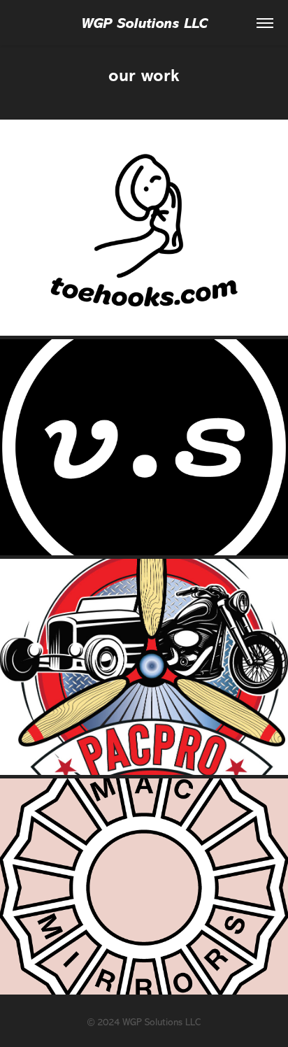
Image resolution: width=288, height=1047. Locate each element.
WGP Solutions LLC (144, 23)
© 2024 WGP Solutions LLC (144, 1022)
